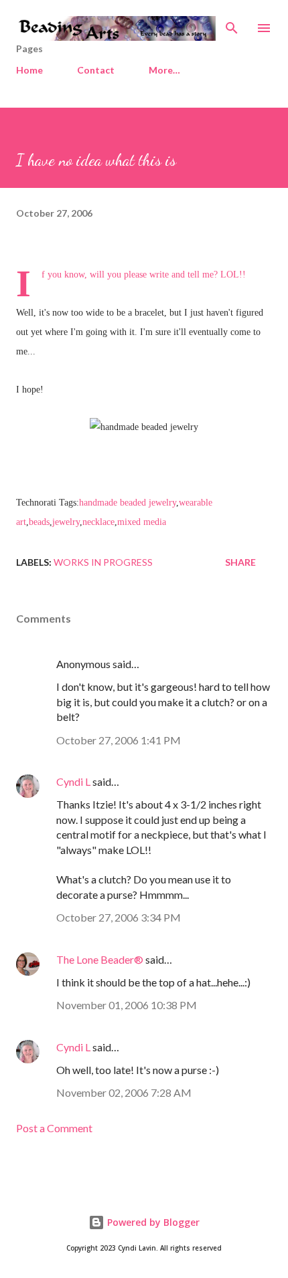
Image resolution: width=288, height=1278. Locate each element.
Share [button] (240, 562)
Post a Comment (54, 1128)
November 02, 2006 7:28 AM (124, 1092)
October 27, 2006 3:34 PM (118, 917)
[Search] (232, 24)
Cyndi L (73, 781)
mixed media (141, 522)
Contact (96, 70)
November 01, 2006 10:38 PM (126, 1004)
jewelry (66, 522)
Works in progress (103, 562)
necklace (98, 522)
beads (39, 522)
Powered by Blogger (152, 1222)
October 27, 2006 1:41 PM (118, 740)
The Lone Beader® (99, 959)
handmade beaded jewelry (127, 503)
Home (29, 70)
